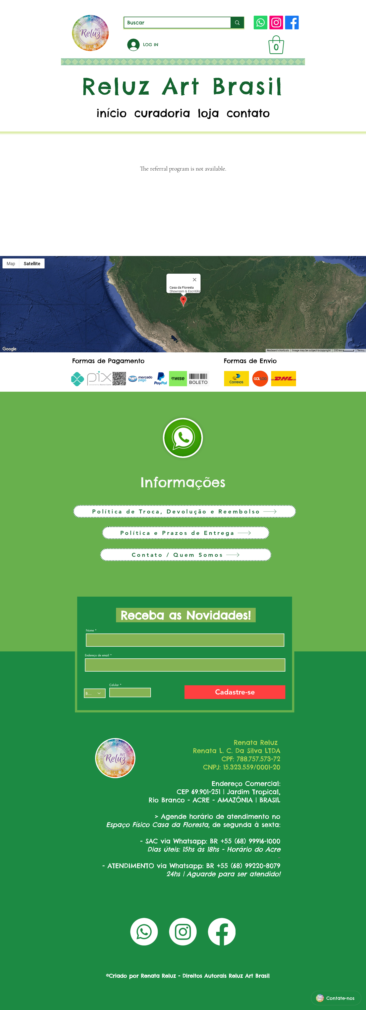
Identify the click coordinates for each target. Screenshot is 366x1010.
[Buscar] (237, 22)
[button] (276, 44)
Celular (114, 685)
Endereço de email (97, 655)
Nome (90, 630)
